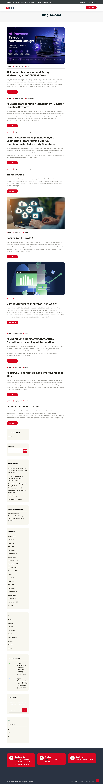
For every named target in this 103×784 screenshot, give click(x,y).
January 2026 (12, 557)
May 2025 (11, 581)
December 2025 (13, 560)
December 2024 (13, 598)
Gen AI (28, 66)
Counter (10, 623)
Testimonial (11, 630)
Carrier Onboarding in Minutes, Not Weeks (32, 303)
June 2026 (11, 540)
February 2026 (12, 553)
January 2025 (12, 595)
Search (11, 446)
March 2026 (11, 550)
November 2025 (13, 564)
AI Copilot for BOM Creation (23, 406)
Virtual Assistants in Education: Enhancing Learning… (21, 667)
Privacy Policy (74, 781)
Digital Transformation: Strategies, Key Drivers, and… (22, 682)
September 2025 (13, 571)
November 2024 (13, 602)
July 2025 (11, 574)
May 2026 (11, 543)
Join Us (94, 781)
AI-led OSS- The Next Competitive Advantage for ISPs (35, 374)
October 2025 (12, 567)
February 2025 (12, 592)
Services (11, 627)
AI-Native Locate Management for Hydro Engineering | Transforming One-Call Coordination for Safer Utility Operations (31, 141)
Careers (10, 641)
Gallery (10, 645)
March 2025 (11, 588)
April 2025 (11, 585)
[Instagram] (8, 736)
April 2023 (11, 605)
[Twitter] (8, 733)
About (10, 634)
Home (10, 619)
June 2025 (11, 578)
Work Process (12, 637)
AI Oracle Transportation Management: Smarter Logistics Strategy (35, 105)
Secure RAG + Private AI (21, 238)
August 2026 (12, 536)
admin (10, 66)
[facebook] (8, 729)
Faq (9, 616)
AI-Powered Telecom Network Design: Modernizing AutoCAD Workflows (29, 74)
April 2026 (11, 547)
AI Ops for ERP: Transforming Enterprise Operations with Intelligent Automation (30, 340)
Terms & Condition (85, 781)
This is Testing (15, 174)
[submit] (24, 710)
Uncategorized (30, 98)
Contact (10, 648)
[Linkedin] (8, 740)
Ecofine (10, 513)
